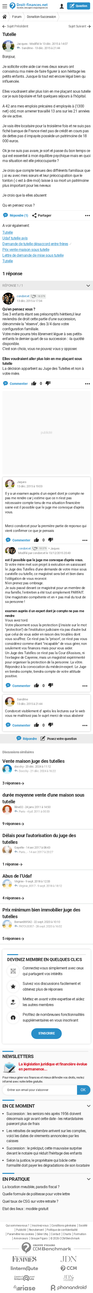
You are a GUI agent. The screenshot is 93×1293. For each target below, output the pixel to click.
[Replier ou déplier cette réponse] (88, 285)
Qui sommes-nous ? (17, 1225)
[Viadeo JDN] (68, 1278)
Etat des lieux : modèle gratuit (25, 1208)
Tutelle (7, 261)
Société (83, 1225)
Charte (67, 1234)
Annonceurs (21, 1238)
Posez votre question (61, 739)
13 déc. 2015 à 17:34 (29, 301)
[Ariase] (24, 1287)
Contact (55, 1234)
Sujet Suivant (77, 26)
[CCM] (68, 1269)
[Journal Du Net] (68, 1259)
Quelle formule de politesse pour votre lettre (36, 1194)
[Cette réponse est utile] (34, 383)
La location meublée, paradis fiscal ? (31, 1187)
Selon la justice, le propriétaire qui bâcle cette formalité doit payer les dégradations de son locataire (47, 1163)
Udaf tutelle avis (15, 238)
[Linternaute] (24, 1268)
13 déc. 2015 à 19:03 (29, 486)
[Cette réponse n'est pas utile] (48, 383)
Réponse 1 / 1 (12, 285)
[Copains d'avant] (24, 1278)
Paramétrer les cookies (20, 1234)
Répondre (29, 739)
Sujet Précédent (17, 26)
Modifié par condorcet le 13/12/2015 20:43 (44, 553)
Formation (80, 1234)
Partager (44, 215)
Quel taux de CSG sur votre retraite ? (30, 1201)
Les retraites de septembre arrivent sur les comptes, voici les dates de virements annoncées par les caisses (46, 1136)
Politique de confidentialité (62, 1230)
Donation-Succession (41, 17)
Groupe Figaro (39, 1238)
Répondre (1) (18, 215)
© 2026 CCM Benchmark (65, 1238)
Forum (16, 17)
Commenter (18, 384)
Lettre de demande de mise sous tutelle (32, 255)
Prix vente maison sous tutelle (25, 249)
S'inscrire (46, 1033)
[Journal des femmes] (24, 1259)
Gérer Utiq (42, 1234)
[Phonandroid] (68, 1288)
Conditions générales (63, 1225)
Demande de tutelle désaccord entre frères (35, 244)
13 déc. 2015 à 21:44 (47, 48)
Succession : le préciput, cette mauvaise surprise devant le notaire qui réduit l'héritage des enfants (44, 1151)
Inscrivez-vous (40, 1225)
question (81, 6)
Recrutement (36, 1230)
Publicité (21, 1230)
